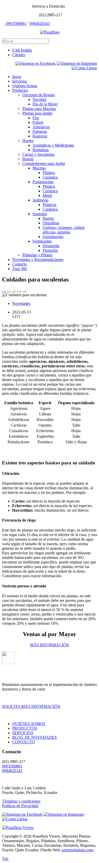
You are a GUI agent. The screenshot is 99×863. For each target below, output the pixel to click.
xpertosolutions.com (77, 850)
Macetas (39, 168)
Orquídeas (51, 223)
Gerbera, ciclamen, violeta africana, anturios (64, 229)
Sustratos (39, 214)
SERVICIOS (22, 733)
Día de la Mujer (45, 104)
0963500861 (15, 23)
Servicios (19, 81)
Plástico (49, 172)
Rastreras (39, 136)
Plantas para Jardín (37, 113)
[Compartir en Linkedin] (19, 291)
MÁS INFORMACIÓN (49, 645)
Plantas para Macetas (39, 108)
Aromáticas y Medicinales (53, 145)
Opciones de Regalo (38, 95)
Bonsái (28, 159)
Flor (35, 118)
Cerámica (50, 177)
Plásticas (49, 204)
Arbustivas (41, 127)
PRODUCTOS (24, 728)
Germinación (53, 236)
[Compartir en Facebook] (14, 291)
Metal (47, 195)
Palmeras (39, 131)
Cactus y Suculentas (38, 154)
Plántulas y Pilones (37, 255)
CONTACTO (23, 742)
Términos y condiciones (21, 801)
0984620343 (39, 23)
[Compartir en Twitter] (9, 291)
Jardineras (40, 200)
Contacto (19, 264)
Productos (20, 90)
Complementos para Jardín (43, 163)
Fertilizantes (42, 241)
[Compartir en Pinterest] (24, 291)
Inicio (16, 76)
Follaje (37, 122)
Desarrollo (51, 246)
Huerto (28, 140)
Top (5, 858)
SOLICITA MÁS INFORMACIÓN (31, 706)
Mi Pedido (22, 50)
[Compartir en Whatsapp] (4, 291)
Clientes (18, 55)
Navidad (39, 99)
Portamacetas (43, 182)
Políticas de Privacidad (20, 806)
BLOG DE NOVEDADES (34, 737)
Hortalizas (40, 150)
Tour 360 (19, 268)
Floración (50, 250)
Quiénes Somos (24, 86)
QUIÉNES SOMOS (28, 723)
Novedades (21, 303)
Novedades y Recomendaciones (37, 259)
